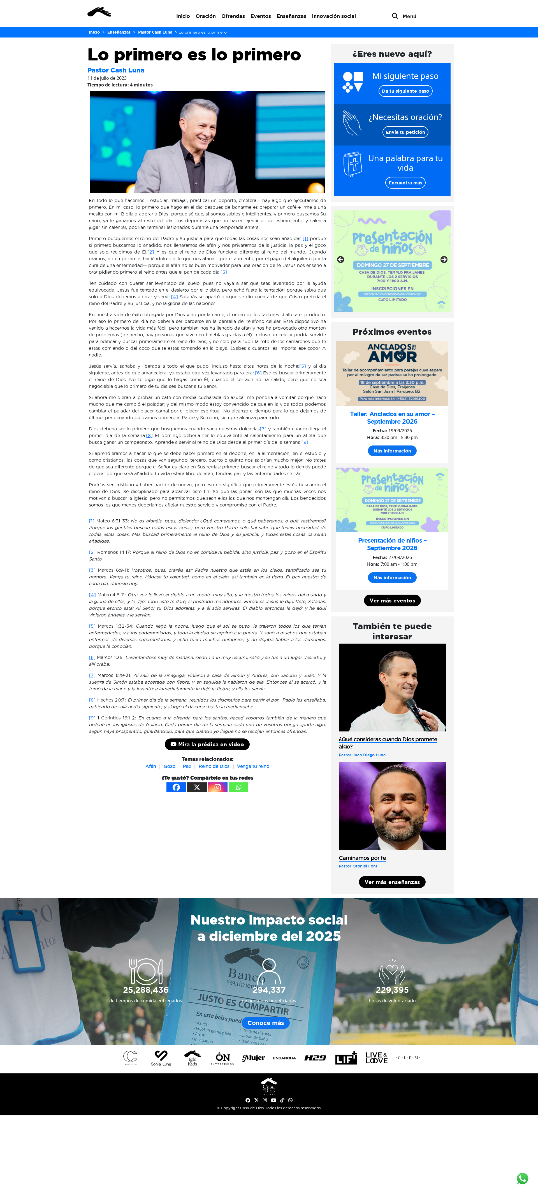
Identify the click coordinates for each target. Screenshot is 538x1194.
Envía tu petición (405, 132)
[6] (258, 372)
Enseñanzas (291, 16)
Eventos (261, 16)
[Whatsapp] (238, 787)
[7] (263, 428)
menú (409, 16)
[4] (174, 296)
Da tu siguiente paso (405, 90)
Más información (392, 450)
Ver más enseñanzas (392, 882)
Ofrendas (233, 16)
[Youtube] (274, 1100)
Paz (187, 766)
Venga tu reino (253, 766)
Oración (206, 16)
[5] (302, 366)
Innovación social (334, 16)
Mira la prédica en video (210, 744)
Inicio (183, 16)
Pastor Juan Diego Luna (362, 755)
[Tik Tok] (282, 1100)
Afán (150, 766)
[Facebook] (176, 787)
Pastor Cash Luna (116, 70)
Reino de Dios (214, 766)
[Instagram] (218, 787)
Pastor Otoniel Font (358, 866)
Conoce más (265, 1023)
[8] (149, 435)
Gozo (169, 766)
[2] (150, 251)
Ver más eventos (392, 600)
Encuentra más (405, 182)
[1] (305, 238)
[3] (224, 272)
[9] (305, 442)
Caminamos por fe (362, 858)
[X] (197, 787)
